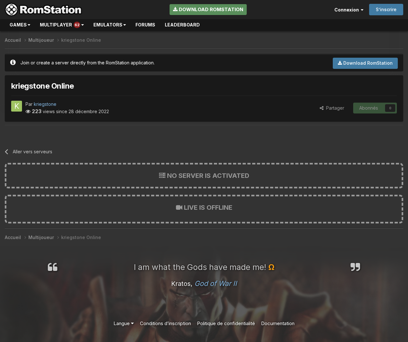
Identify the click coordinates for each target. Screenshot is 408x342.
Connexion (347, 9)
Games (19, 24)
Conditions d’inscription (165, 323)
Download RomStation (210, 9)
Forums (145, 24)
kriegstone (45, 104)
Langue (122, 323)
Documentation (278, 323)
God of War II (215, 283)
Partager (334, 108)
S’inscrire (386, 9)
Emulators (108, 24)
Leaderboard (182, 24)
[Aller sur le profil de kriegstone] (16, 106)
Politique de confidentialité (226, 323)
